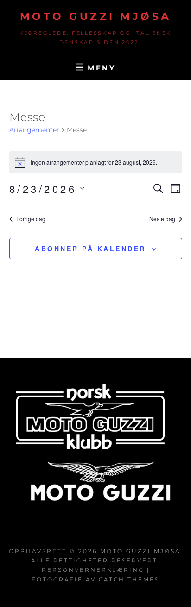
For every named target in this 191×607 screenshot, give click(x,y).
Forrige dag (30, 219)
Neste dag (162, 219)
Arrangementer (34, 130)
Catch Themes (129, 579)
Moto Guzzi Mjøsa (96, 16)
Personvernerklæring (93, 569)
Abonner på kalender (90, 248)
